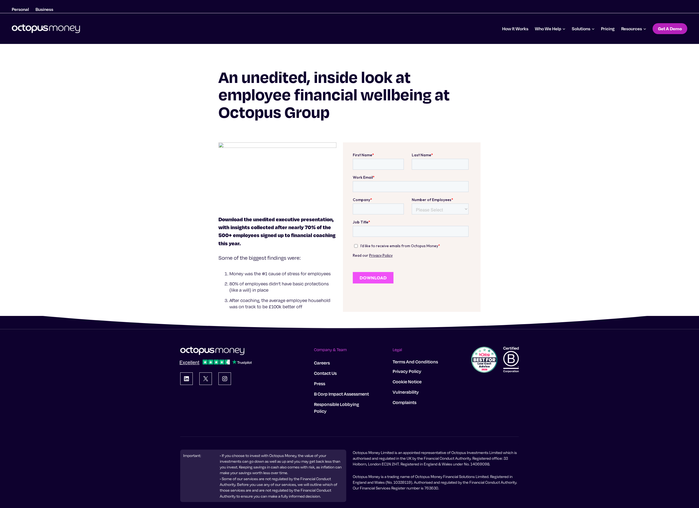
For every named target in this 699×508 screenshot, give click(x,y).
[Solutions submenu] (593, 28)
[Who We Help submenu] (563, 28)
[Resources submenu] (644, 28)
